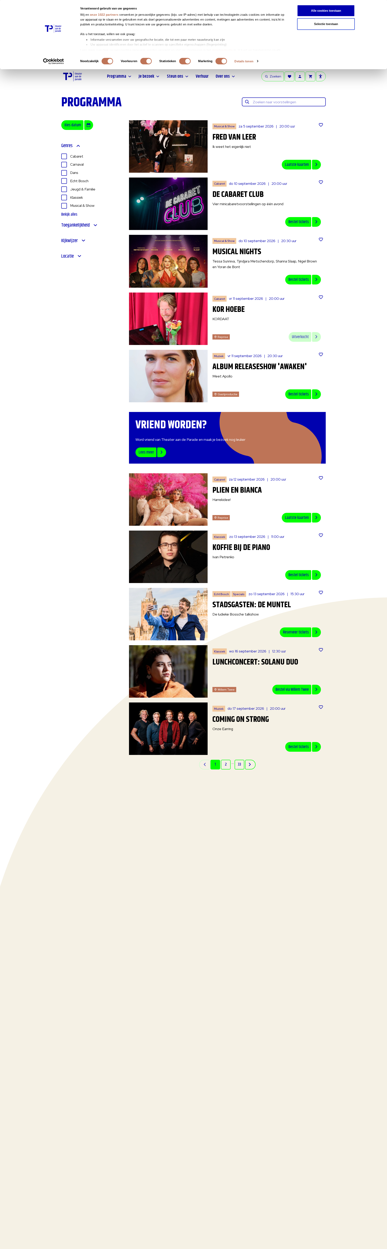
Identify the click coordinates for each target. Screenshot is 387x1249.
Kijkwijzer (69, 241)
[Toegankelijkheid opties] (321, 76)
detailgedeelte (222, 50)
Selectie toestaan (326, 24)
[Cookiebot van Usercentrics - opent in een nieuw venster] (53, 61)
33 (239, 764)
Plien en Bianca (237, 490)
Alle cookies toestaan (326, 10)
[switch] (146, 61)
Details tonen (243, 61)
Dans (74, 172)
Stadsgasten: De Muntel (251, 605)
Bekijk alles (69, 214)
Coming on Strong (240, 719)
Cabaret (76, 156)
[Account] (300, 76)
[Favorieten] (289, 76)
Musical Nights (236, 252)
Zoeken (275, 76)
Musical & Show (82, 205)
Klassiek (76, 197)
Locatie (67, 256)
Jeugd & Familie (82, 189)
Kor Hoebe (228, 309)
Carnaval (77, 164)
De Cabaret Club (238, 194)
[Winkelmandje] (310, 76)
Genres (67, 146)
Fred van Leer (234, 137)
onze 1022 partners (104, 14)
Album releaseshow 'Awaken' (259, 367)
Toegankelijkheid (75, 225)
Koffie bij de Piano (241, 547)
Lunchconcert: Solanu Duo (255, 662)
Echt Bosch (79, 181)
